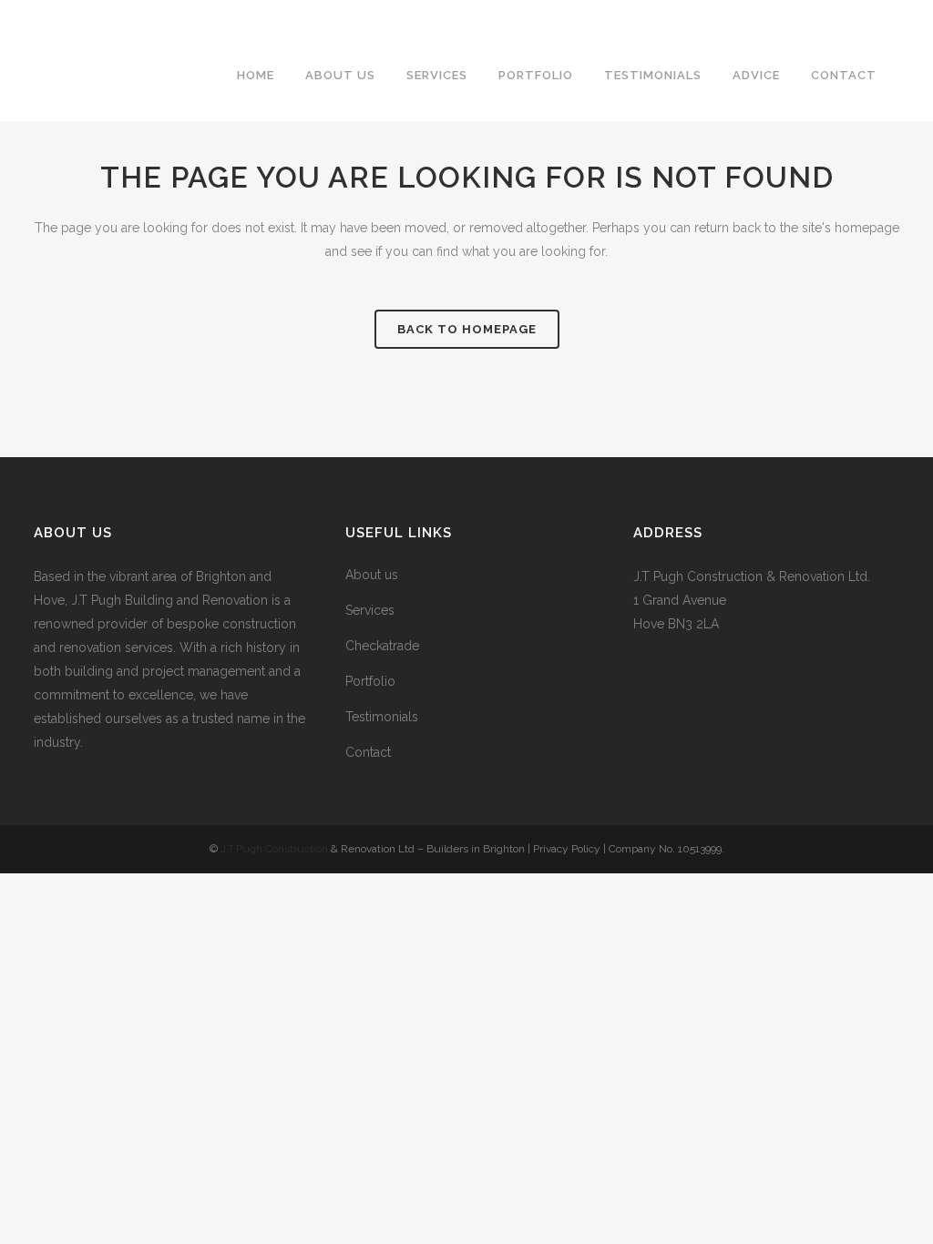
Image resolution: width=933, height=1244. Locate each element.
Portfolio (370, 681)
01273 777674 (536, 14)
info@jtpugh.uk (749, 14)
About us (371, 574)
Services (370, 610)
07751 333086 (641, 14)
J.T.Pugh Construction (274, 848)
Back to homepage (467, 329)
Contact (368, 752)
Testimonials (381, 716)
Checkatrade (382, 645)
